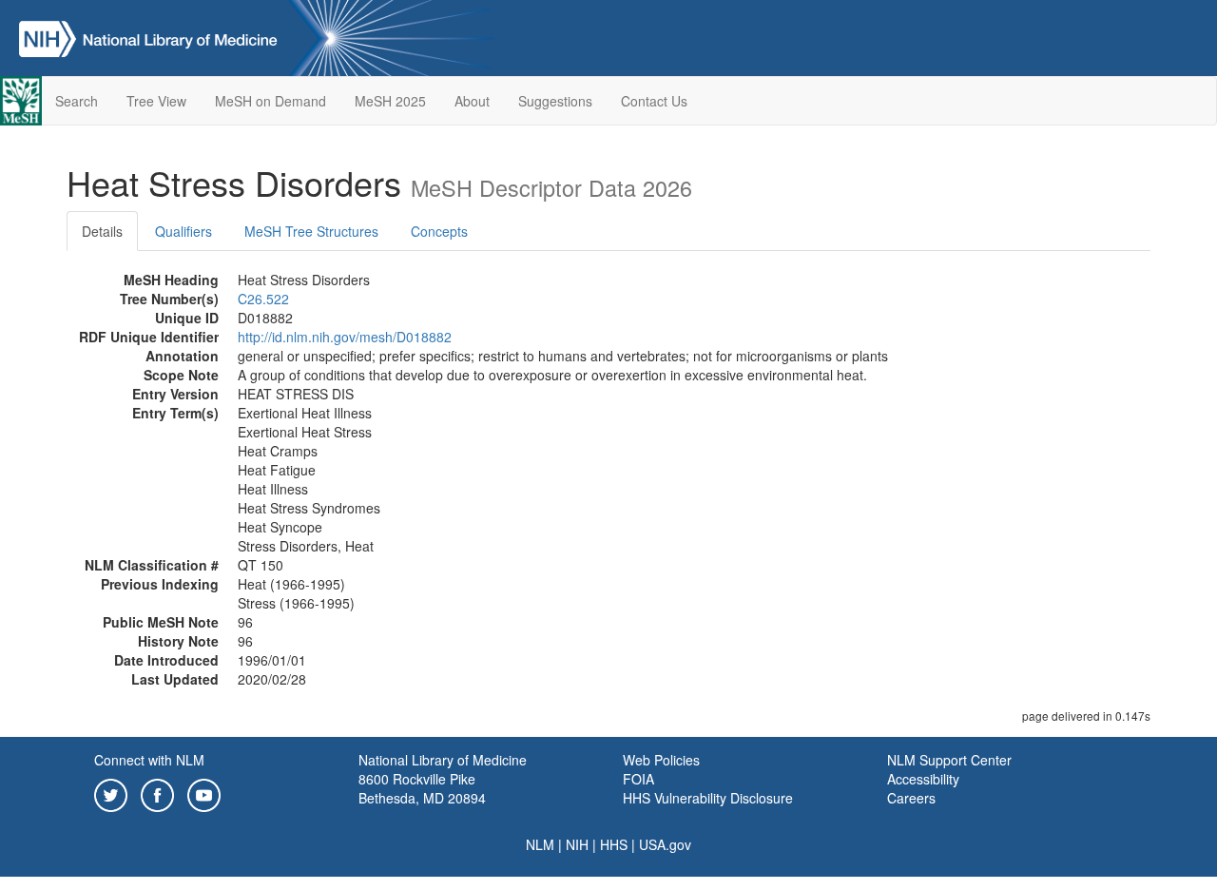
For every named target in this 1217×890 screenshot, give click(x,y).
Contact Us (654, 100)
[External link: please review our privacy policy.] (110, 793)
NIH (577, 844)
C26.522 (263, 298)
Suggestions (555, 100)
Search (76, 100)
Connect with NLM (149, 759)
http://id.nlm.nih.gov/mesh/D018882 (345, 336)
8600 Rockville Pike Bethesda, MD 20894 (422, 788)
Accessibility (923, 778)
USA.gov (665, 844)
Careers (911, 797)
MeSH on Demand (270, 100)
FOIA (638, 778)
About (472, 100)
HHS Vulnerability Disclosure (708, 797)
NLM (540, 844)
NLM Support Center (949, 759)
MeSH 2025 (390, 100)
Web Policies (661, 759)
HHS (614, 844)
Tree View (156, 100)
